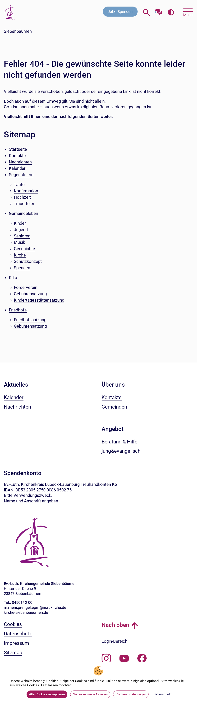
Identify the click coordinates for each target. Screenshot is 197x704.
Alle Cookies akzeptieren (47, 694)
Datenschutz (163, 694)
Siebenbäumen (18, 31)
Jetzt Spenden (120, 11)
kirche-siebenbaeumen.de (26, 612)
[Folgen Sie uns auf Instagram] (106, 658)
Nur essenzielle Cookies (90, 694)
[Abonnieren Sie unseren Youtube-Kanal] (124, 658)
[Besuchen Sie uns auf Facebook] (142, 658)
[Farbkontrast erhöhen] (171, 12)
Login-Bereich (114, 641)
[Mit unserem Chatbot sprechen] (158, 11)
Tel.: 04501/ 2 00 (18, 602)
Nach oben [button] (115, 625)
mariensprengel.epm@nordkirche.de (35, 607)
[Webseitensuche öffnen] (146, 12)
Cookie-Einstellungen (131, 694)
